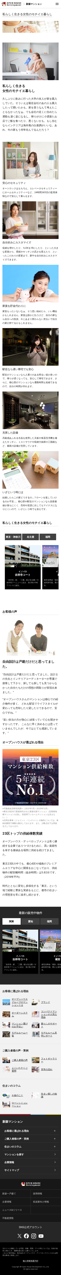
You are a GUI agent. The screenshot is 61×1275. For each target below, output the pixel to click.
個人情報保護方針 (30, 1261)
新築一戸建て (9, 1193)
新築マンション (34, 3)
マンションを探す (14, 1154)
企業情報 (9, 1162)
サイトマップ (11, 1170)
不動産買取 (8, 1218)
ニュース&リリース (12, 1209)
